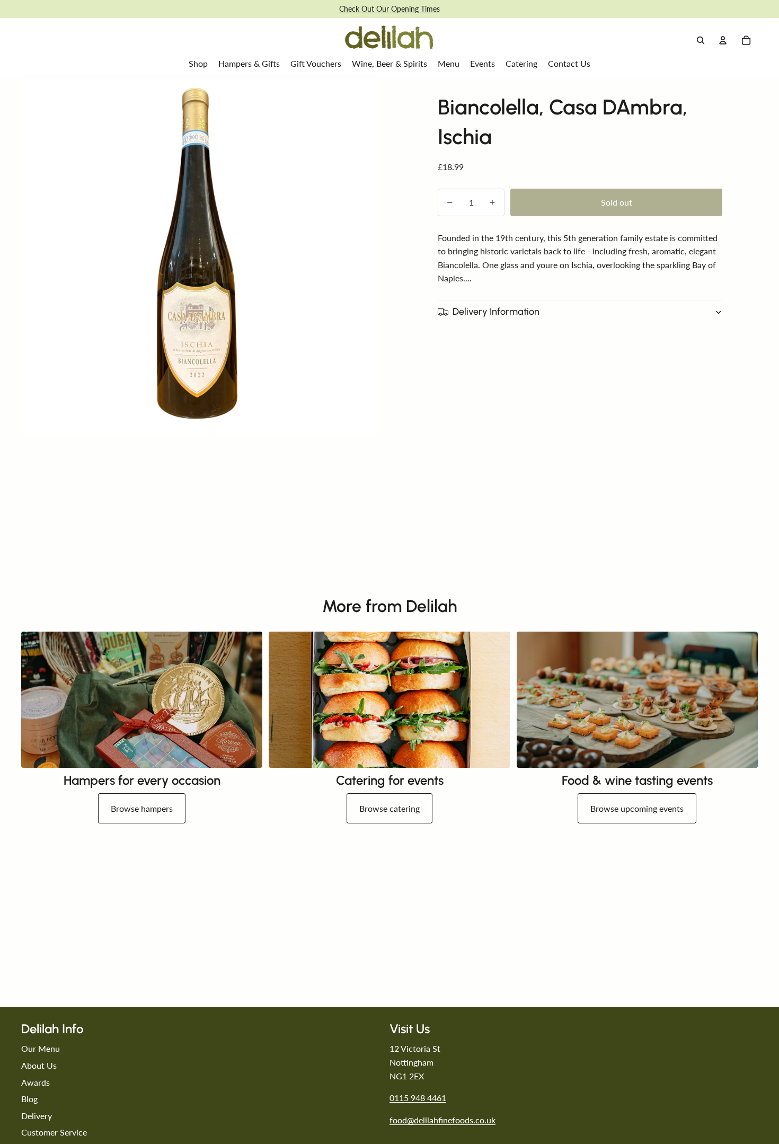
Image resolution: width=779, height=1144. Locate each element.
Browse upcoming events (637, 808)
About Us (39, 1065)
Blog (29, 1099)
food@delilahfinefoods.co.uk (442, 1120)
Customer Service (54, 1132)
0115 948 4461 (418, 1098)
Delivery (36, 1116)
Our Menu (40, 1048)
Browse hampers (142, 808)
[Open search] (700, 40)
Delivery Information (496, 311)
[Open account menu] (722, 40)
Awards (35, 1082)
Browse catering (389, 808)
